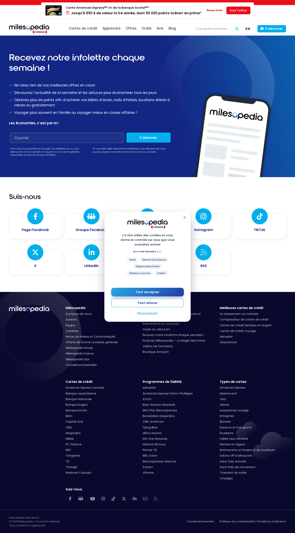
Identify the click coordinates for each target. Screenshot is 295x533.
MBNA (70, 439)
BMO (69, 416)
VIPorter (148, 473)
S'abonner (274, 29)
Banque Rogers (77, 405)
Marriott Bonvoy (154, 444)
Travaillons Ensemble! (81, 365)
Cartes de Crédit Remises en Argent (246, 325)
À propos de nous (79, 314)
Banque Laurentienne (81, 393)
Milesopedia (75, 308)
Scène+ (148, 467)
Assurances (228, 342)
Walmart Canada (78, 473)
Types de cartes (233, 381)
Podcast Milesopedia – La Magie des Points (174, 341)
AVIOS (147, 399)
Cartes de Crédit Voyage (238, 331)
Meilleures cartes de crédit (241, 308)
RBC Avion (150, 456)
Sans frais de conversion (237, 467)
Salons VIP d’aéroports (236, 456)
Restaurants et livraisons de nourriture (247, 450)
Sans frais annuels (233, 461)
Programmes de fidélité (162, 381)
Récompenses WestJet (159, 461)
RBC (68, 450)
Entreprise (227, 416)
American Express (232, 388)
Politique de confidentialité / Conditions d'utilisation (253, 521)
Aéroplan (226, 337)
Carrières (72, 331)
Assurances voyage (234, 410)
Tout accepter (147, 292)
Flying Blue (150, 427)
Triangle (71, 467)
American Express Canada (85, 388)
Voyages (226, 478)
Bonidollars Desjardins (159, 416)
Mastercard (228, 393)
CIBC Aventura (153, 422)
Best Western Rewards (159, 405)
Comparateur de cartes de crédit (244, 319)
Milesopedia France (80, 353)
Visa (223, 399)
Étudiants (226, 433)
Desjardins (73, 433)
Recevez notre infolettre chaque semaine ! (173, 335)
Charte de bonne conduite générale (92, 342)
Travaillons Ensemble (200, 521)
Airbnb (224, 405)
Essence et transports (236, 427)
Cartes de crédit (79, 381)
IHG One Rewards (155, 439)
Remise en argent (232, 444)
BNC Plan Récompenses (160, 410)
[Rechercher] (237, 29)
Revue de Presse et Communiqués (90, 337)
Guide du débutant (156, 329)
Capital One (74, 422)
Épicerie (225, 422)
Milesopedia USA (77, 359)
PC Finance (73, 444)
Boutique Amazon (156, 352)
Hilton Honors (152, 433)
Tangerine (73, 456)
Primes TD (150, 450)
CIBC (69, 427)
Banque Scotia (76, 410)
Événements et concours (161, 324)
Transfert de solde (233, 473)
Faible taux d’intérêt (234, 439)
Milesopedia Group (79, 348)
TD (67, 461)
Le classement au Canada (239, 314)
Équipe (70, 325)
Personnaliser (147, 313)
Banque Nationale (79, 399)
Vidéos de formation (158, 346)
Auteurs (71, 319)
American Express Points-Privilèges (168, 393)
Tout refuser (147, 303)
